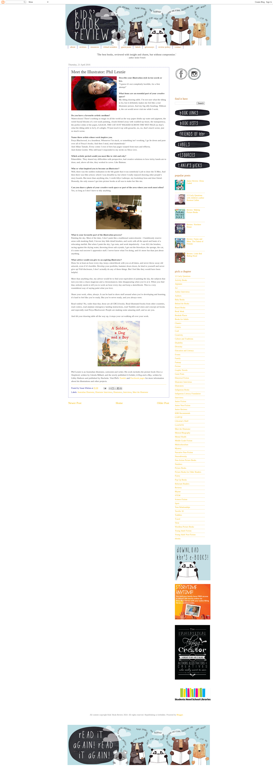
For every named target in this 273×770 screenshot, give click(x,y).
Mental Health (180, 437)
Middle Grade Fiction (183, 441)
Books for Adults (182, 319)
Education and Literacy (184, 351)
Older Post (163, 403)
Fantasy (178, 362)
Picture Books (180, 468)
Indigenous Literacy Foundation (188, 394)
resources (95, 47)
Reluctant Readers (182, 484)
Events (177, 355)
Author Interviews (182, 292)
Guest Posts (179, 374)
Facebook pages (137, 378)
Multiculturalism (181, 445)
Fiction (178, 366)
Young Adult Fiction (183, 531)
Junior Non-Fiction (182, 405)
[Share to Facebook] (118, 388)
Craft (177, 331)
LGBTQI (178, 417)
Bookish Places (181, 315)
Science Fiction (181, 499)
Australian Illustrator (85, 392)
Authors (178, 296)
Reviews (178, 488)
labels (137, 47)
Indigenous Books (182, 390)
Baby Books (180, 300)
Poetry (177, 476)
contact (178, 47)
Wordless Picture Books (184, 527)
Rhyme (178, 492)
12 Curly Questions (182, 276)
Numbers (178, 464)
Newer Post (74, 403)
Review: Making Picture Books (193, 211)
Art (176, 288)
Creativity (179, 335)
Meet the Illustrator (140, 392)
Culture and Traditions (184, 339)
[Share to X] (115, 388)
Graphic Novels (181, 370)
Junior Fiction (180, 401)
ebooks (177, 539)
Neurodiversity (181, 456)
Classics (178, 323)
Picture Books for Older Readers (188, 472)
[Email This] (110, 388)
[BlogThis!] (112, 388)
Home (119, 403)
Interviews (127, 392)
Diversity (178, 347)
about (72, 47)
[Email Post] (105, 388)
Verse (177, 523)
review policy (164, 47)
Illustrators (117, 392)
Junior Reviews (181, 409)
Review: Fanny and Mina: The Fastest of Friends (195, 241)
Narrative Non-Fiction (184, 452)
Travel (177, 519)
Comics (178, 327)
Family (178, 358)
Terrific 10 (179, 511)
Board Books (180, 308)
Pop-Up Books (181, 480)
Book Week (179, 311)
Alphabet (178, 284)
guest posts (126, 47)
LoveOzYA (179, 425)
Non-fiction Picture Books (185, 460)
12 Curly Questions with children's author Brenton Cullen (195, 197)
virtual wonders (110, 47)
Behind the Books (182, 304)
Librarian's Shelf (181, 421)
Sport (177, 503)
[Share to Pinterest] (120, 388)
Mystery (178, 448)
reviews (82, 47)
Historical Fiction (182, 378)
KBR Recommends (182, 413)
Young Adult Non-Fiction (185, 535)
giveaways (149, 47)
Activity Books (181, 280)
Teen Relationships (182, 507)
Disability (179, 343)
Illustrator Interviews (103, 392)
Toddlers (178, 515)
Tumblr (123, 378)
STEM (177, 495)
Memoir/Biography (182, 433)
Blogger (180, 715)
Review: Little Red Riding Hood (194, 255)
